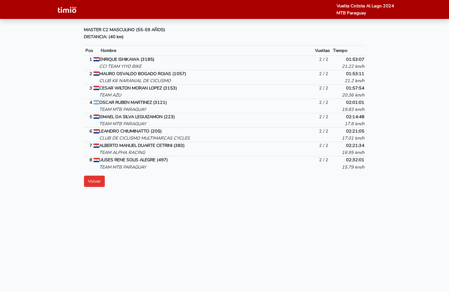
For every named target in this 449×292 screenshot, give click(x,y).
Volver (94, 181)
